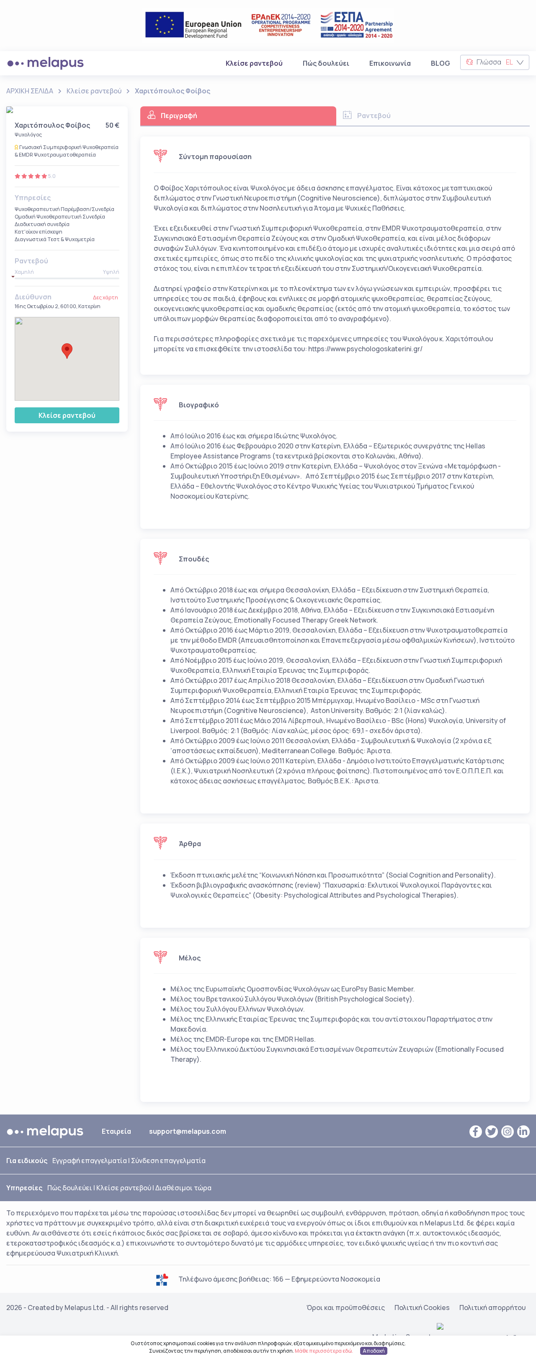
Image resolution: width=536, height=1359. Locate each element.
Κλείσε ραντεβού (256, 63)
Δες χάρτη (105, 297)
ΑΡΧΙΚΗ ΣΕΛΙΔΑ (29, 90)
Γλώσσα (494, 62)
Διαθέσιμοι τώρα (183, 1187)
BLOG (440, 63)
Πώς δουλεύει (326, 63)
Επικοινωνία (390, 63)
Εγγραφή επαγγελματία (89, 1160)
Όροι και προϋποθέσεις (346, 1307)
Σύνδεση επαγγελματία (168, 1160)
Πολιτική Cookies (422, 1307)
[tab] (238, 116)
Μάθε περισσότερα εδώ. (324, 1350)
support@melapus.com (187, 1131)
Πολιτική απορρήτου (492, 1307)
